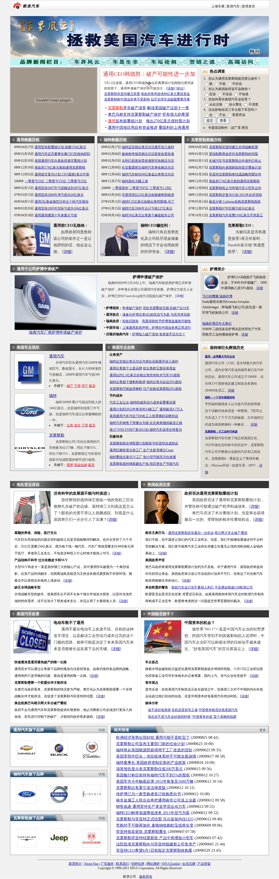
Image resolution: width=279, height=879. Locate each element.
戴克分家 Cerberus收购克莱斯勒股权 (235, 202)
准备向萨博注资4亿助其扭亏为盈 (146, 314)
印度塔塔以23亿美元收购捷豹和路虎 (148, 195)
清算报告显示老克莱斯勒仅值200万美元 (149, 769)
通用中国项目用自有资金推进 (132, 127)
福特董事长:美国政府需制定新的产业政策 (151, 763)
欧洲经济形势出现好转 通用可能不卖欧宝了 (153, 738)
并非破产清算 (127, 108)
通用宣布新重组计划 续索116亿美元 (60, 147)
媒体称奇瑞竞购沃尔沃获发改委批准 (148, 154)
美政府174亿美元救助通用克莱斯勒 (60, 167)
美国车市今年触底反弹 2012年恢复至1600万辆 (154, 781)
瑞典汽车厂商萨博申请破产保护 (55, 332)
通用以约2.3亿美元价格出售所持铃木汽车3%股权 (145, 375)
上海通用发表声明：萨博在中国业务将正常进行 (156, 328)
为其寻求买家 (180, 314)
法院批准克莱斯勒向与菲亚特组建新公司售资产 (156, 844)
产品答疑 (204, 864)
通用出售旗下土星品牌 (126, 368)
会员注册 (188, 864)
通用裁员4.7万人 (171, 409)
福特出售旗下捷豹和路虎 (127, 382)
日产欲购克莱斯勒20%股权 (162, 389)
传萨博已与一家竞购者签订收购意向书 (148, 794)
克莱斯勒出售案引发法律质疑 (141, 788)
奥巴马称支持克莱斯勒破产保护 (134, 114)
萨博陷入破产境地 (145, 334)
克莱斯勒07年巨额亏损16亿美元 (232, 208)
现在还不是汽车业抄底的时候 (169, 717)
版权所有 (145, 876)
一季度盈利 (120, 188)
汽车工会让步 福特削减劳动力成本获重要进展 (143, 402)
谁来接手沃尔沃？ (172, 334)
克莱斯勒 (56, 435)
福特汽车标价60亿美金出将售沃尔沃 (148, 174)
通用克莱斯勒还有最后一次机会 (191, 533)
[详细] (170, 88)
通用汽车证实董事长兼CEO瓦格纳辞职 (62, 154)
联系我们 (122, 864)
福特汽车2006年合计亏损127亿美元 (147, 208)
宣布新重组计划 (125, 121)
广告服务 (107, 864)
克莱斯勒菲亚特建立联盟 (122, 94)
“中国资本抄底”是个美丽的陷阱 (213, 717)
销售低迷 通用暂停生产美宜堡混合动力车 (151, 807)
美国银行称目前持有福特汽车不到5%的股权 (153, 775)
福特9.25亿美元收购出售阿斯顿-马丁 (148, 202)
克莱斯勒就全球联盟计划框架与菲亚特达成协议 (144, 443)
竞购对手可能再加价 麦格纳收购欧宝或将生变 (154, 825)
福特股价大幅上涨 (135, 181)
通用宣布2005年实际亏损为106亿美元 (62, 208)
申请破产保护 (132, 308)
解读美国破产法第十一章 (168, 108)
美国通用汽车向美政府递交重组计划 (61, 161)
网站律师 (153, 864)
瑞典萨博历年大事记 (217, 323)
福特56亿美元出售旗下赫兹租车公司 (148, 215)
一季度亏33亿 (34, 181)
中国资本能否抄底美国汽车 (218, 710)
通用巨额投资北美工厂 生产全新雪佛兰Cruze (142, 450)
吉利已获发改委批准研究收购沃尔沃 (148, 161)
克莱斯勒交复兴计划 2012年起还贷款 (235, 195)
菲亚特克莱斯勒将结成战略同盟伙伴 (235, 174)
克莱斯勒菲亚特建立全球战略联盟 (233, 147)
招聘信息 (137, 864)
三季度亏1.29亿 (161, 188)
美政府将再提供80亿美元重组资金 (165, 94)
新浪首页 (248, 6)
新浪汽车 (233, 6)
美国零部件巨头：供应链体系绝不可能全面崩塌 (156, 756)
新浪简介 (75, 864)
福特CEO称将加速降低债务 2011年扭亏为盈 (153, 813)
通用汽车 (56, 356)
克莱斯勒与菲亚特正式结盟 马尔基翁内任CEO (154, 819)
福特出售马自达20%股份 (164, 382)
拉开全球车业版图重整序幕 (170, 99)
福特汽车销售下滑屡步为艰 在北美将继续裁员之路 (146, 423)
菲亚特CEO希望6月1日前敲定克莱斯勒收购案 (154, 850)
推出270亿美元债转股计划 (168, 121)
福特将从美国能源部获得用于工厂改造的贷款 (154, 750)
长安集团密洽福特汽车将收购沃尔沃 (148, 167)
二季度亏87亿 (139, 188)
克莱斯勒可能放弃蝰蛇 (126, 389)
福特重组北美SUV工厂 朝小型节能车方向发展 (143, 457)
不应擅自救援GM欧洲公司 (234, 587)
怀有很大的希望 (175, 114)
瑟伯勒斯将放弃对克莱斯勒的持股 (233, 154)
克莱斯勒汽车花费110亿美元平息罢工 (236, 215)
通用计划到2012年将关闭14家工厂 (134, 409)
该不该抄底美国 (159, 710)
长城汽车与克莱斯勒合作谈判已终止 (235, 161)
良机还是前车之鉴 (185, 710)
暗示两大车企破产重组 (231, 533)
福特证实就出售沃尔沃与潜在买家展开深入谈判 (144, 361)
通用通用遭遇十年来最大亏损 (56, 215)
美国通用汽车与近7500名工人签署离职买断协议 (144, 416)
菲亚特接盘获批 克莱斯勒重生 (141, 832)
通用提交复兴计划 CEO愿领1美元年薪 (62, 174)
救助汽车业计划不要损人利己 (192, 587)
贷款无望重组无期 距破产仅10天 (166, 308)
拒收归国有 (130, 321)
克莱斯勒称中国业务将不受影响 (127, 99)
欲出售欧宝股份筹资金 (159, 368)
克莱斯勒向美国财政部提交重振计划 (235, 167)
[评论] (180, 88)
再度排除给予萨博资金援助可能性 (166, 321)
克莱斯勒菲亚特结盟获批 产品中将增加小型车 (154, 838)
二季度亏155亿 (55, 181)
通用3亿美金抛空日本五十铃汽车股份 (62, 202)
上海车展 (218, 6)
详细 (67, 252)
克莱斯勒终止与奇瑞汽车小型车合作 (235, 188)
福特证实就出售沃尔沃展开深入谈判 (148, 147)
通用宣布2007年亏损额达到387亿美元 (62, 188)
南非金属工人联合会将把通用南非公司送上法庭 (156, 800)
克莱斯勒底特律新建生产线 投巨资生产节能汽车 (144, 464)
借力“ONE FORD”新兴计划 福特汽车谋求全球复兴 (146, 430)
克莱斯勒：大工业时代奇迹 (221, 431)
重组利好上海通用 (174, 127)
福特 (53, 396)
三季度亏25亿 (77, 181)
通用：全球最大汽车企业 (220, 356)
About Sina (91, 864)
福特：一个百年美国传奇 (220, 397)
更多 (262, 730)
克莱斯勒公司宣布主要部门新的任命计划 (150, 744)
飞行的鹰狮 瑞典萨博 (217, 296)
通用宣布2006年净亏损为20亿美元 (59, 195)
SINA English (171, 864)
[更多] (26, 758)
